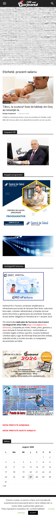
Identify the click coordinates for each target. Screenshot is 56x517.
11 (14, 467)
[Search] (52, 3)
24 (6, 477)
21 (37, 472)
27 (31, 477)
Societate (6, 102)
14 (37, 467)
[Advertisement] (28, 36)
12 (23, 467)
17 (6, 472)
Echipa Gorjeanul (9, 113)
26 (23, 477)
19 (23, 472)
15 (43, 467)
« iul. (4, 485)
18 (14, 472)
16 (50, 467)
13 (31, 467)
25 (14, 477)
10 (6, 467)
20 (31, 472)
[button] (4, 3)
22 (43, 472)
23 (50, 472)
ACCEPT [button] (33, 513)
